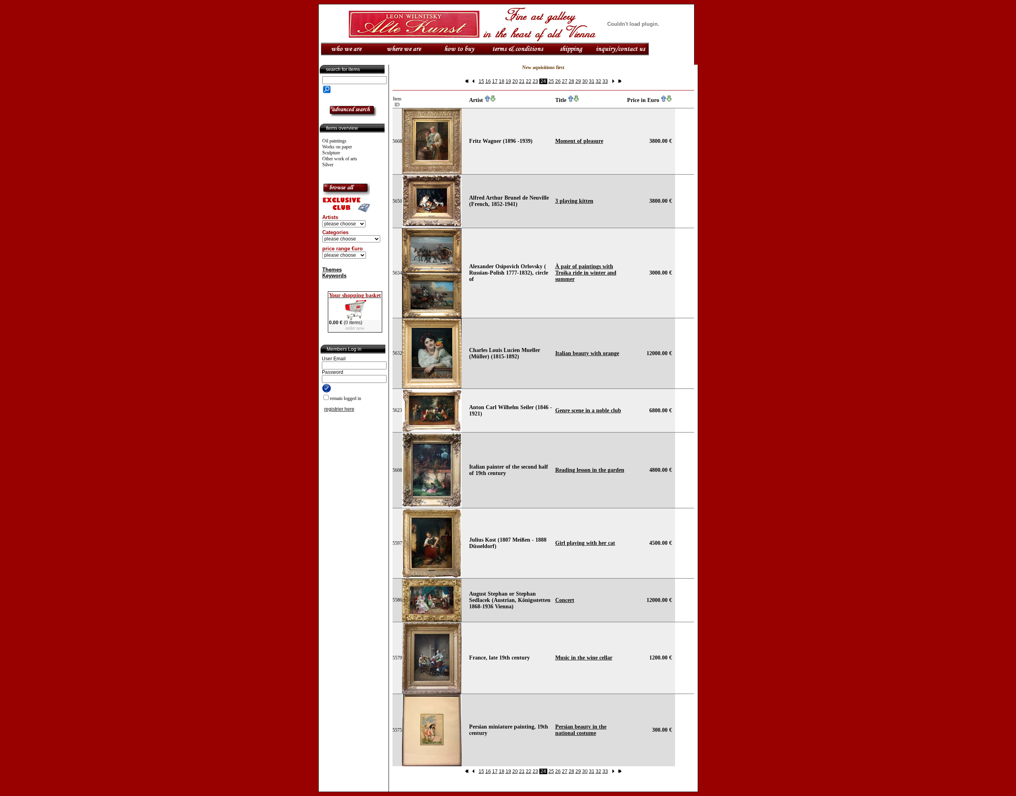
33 (605, 81)
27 (565, 81)
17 (495, 81)
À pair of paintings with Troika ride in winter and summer (585, 272)
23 (535, 81)
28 (571, 81)
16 (488, 81)
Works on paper (337, 147)
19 (508, 81)
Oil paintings (334, 141)
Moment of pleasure (579, 141)
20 (515, 81)
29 (578, 81)
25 (551, 81)
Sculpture (331, 153)
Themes (332, 270)
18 (501, 81)
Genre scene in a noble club (588, 410)
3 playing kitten (574, 201)
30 (585, 81)
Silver (327, 164)
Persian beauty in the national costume (580, 730)
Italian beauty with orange (587, 353)
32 (598, 81)
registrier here (339, 409)
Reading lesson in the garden (589, 470)
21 (522, 81)
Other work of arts (339, 159)
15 (481, 81)
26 (558, 81)
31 (592, 81)
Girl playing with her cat (585, 543)
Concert (564, 600)
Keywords (334, 276)
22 (528, 81)
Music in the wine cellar (583, 658)
